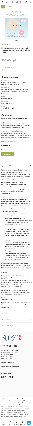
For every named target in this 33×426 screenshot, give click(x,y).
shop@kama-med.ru (9, 362)
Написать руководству (10, 366)
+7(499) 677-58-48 (9, 350)
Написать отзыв (8, 154)
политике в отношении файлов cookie (16, 416)
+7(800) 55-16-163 (9, 346)
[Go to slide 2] (16, 40)
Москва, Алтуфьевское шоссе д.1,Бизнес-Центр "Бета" (11, 354)
